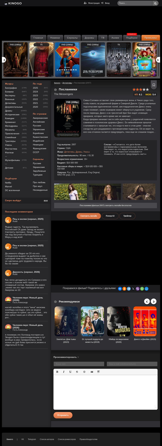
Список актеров (47, 439)
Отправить (63, 415)
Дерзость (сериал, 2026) (26, 272)
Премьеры (151, 37)
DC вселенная (12, 190)
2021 (35, 103)
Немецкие (38, 144)
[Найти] (155, 3)
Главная (38, 37)
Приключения (12, 133)
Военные (9, 99)
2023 (35, 95)
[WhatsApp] (142, 289)
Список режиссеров (67, 439)
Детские (9, 167)
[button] (57, 372)
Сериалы (72, 37)
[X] (133, 289)
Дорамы (89, 37)
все (46, 200)
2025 (35, 88)
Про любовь (39, 182)
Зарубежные (39, 171)
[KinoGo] (12, 3)
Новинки (55, 37)
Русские (37, 125)
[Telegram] (129, 289)
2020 (35, 107)
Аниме (115, 37)
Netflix (8, 182)
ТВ (102, 37)
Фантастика (11, 148)
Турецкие (38, 174)
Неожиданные (40, 190)
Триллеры (10, 141)
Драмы (79, 152)
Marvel (8, 186)
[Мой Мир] (146, 289)
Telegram (32, 439)
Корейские (38, 133)
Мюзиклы (10, 129)
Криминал (10, 122)
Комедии (9, 118)
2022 (35, 99)
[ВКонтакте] (120, 289)
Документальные (14, 107)
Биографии (11, 88)
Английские (39, 121)
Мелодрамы (11, 126)
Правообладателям (88, 439)
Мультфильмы (12, 160)
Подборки (132, 37)
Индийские (38, 141)
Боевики (9, 91)
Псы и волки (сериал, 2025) (28, 219)
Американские (40, 118)
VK (22, 439)
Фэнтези (9, 152)
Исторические (12, 114)
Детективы (69, 152)
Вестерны (10, 95)
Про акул (37, 186)
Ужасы (86, 152)
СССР (36, 152)
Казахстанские (40, 137)
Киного (10, 439)
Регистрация (94, 3)
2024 (35, 91)
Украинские (39, 129)
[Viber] (138, 289)
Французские (39, 148)
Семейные (10, 137)
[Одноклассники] (124, 289)
